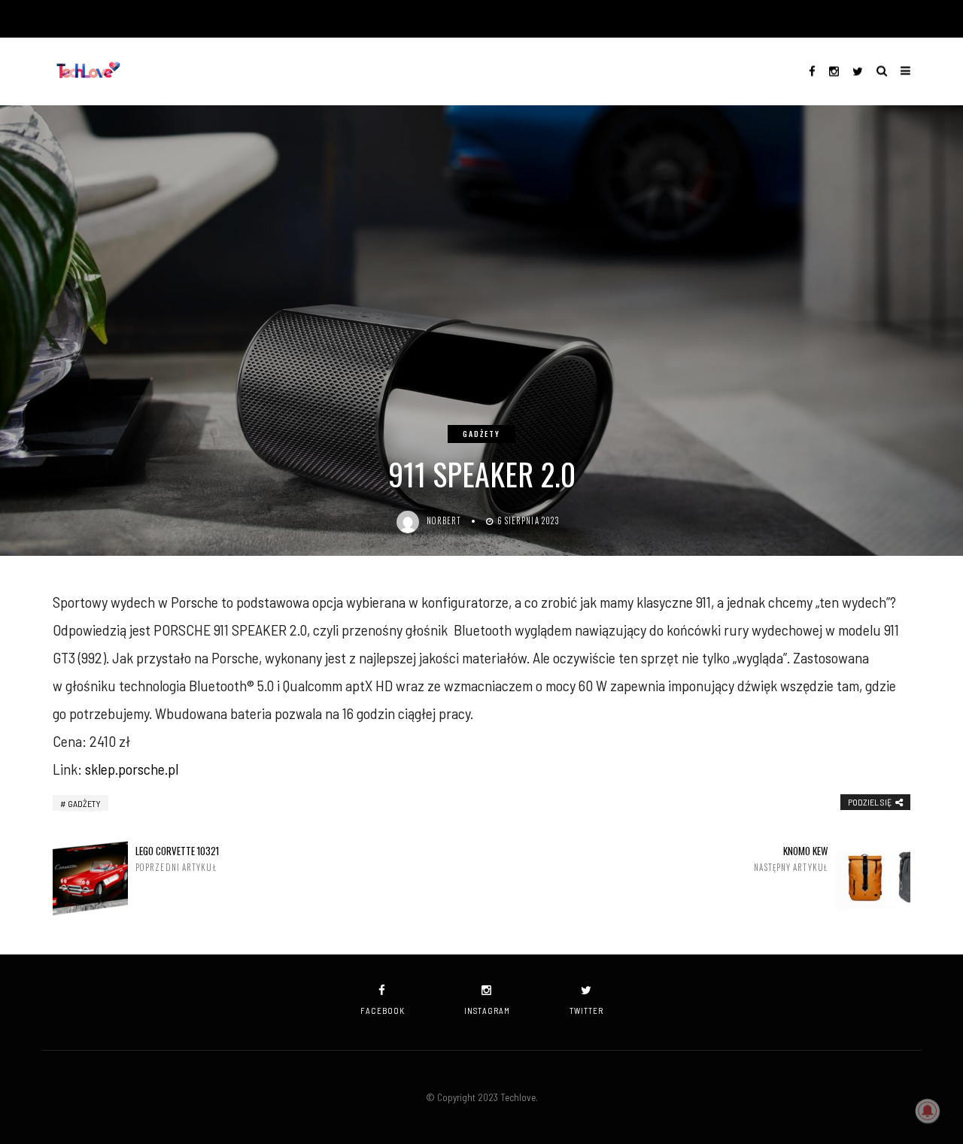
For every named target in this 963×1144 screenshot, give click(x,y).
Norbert (444, 520)
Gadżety (481, 433)
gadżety (84, 803)
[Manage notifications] (928, 1111)
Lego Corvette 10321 (177, 858)
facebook (382, 1010)
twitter (586, 1010)
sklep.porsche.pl (131, 769)
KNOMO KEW (791, 858)
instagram (487, 1010)
